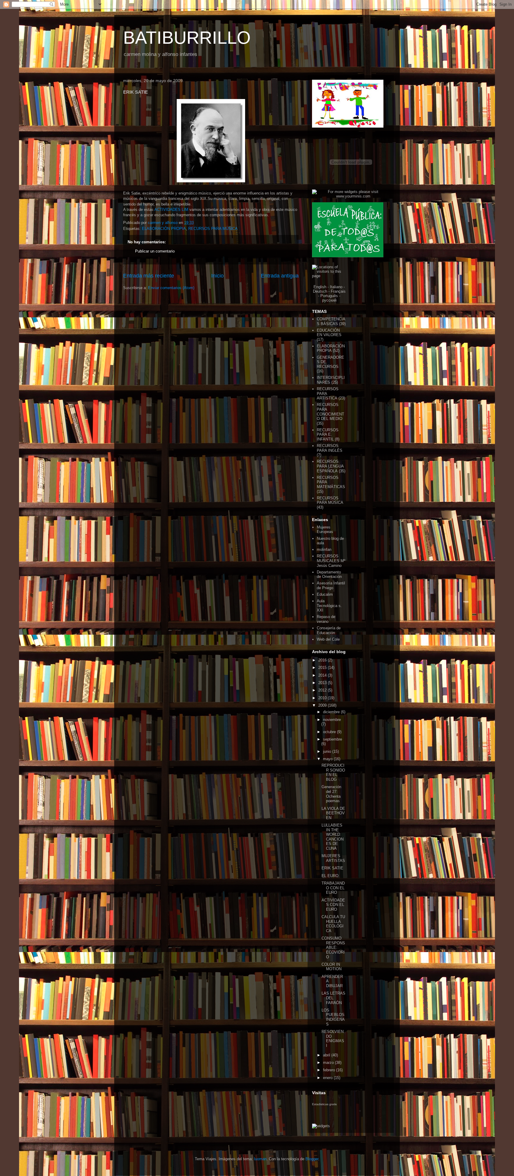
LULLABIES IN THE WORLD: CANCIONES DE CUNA (333, 837)
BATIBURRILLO (187, 38)
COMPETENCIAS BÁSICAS (331, 321)
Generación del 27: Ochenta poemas (331, 794)
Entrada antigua (280, 276)
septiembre (332, 739)
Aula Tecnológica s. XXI (329, 605)
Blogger (311, 1159)
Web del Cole (328, 639)
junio (327, 751)
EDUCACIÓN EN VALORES (329, 332)
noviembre (332, 719)
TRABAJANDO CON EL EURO (333, 888)
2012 (323, 690)
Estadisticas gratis (324, 1104)
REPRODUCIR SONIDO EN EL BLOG (333, 772)
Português (329, 296)
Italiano (336, 287)
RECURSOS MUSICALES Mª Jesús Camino (331, 560)
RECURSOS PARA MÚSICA (213, 228)
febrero (329, 1070)
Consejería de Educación (329, 630)
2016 (323, 660)
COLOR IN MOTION (331, 966)
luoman (260, 1159)
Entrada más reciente (148, 276)
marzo (329, 1062)
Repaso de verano (326, 619)
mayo (328, 759)
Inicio (217, 276)
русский (329, 300)
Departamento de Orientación (329, 574)
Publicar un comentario (155, 251)
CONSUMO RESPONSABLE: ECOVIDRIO (333, 947)
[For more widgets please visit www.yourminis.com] (350, 196)
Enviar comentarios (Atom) (171, 288)
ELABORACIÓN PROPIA (164, 228)
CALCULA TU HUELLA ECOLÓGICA (333, 924)
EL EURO (330, 876)
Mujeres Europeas (325, 529)
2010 (323, 698)
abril (327, 1055)
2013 (323, 682)
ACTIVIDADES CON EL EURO (333, 905)
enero (328, 1077)
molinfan (324, 549)
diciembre (332, 712)
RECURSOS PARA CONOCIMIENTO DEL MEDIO (330, 411)
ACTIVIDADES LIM (171, 209)
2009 (323, 705)
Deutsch (320, 291)
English (320, 287)
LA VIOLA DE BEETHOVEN (333, 813)
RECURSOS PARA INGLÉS (329, 448)
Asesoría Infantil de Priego (331, 585)
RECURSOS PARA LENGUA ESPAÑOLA (330, 466)
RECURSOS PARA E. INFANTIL (328, 434)
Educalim (325, 594)
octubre (330, 732)
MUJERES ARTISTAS (333, 858)
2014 (323, 675)
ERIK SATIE (332, 868)
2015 (323, 667)
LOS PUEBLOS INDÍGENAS (333, 1017)
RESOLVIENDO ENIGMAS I (333, 1038)
